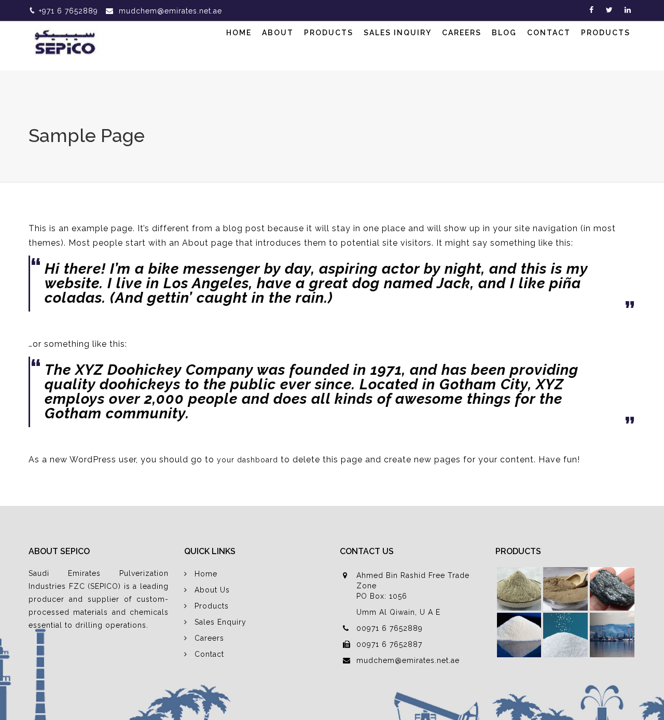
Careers (461, 33)
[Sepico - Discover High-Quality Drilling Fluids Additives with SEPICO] (67, 41)
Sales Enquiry (220, 622)
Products (328, 33)
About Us (212, 590)
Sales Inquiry (398, 33)
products (605, 33)
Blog (504, 33)
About (278, 33)
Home (239, 33)
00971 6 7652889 (389, 628)
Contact (549, 33)
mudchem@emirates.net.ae (170, 11)
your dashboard (247, 460)
